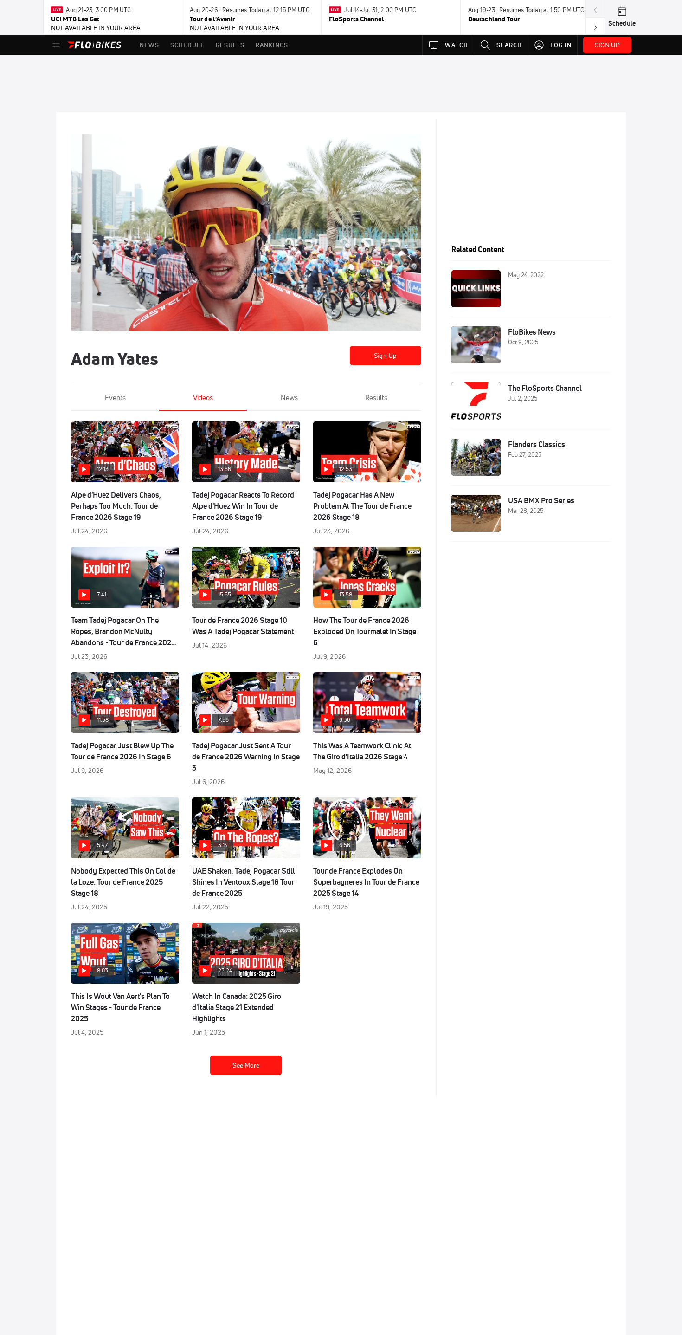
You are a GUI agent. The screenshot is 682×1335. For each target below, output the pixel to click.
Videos (203, 397)
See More (245, 1065)
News (289, 397)
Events (115, 397)
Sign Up (385, 355)
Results (376, 397)
